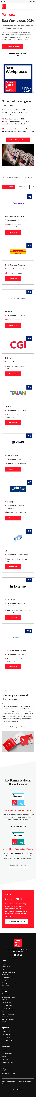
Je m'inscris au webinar (16, 922)
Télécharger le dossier (18, 727)
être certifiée (21, 110)
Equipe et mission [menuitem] (7, 1031)
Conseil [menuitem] (4, 969)
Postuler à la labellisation (18, 140)
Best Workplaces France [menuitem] (7, 1010)
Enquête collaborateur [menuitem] (6, 965)
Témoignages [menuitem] (6, 1002)
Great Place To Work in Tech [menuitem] (8, 1020)
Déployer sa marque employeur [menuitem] (8, 973)
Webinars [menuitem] (5, 1059)
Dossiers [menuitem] (4, 1056)
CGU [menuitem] (3, 1066)
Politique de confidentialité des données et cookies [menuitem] (8, 1071)
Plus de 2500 (8, 187)
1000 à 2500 (23, 187)
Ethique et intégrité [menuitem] (8, 1040)
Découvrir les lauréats (18, 826)
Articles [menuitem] (4, 1050)
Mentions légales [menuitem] (18, 1089)
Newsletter (32, 1)
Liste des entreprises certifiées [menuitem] (8, 998)
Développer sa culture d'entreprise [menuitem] (9, 984)
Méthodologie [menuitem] (6, 1037)
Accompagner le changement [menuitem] (7, 979)
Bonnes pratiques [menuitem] (7, 1053)
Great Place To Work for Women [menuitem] (8, 1015)
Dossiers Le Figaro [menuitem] (8, 1062)
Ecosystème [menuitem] (6, 1034)
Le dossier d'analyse (12, 46)
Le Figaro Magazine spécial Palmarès (18, 54)
